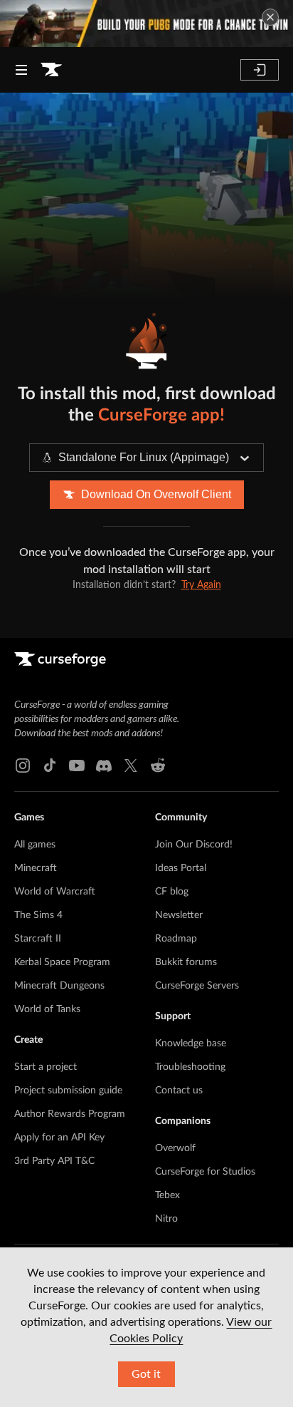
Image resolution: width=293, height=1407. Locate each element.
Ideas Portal (180, 868)
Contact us (179, 1091)
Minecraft (35, 868)
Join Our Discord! (194, 845)
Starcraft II (37, 939)
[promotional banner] (146, 23)
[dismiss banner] (270, 17)
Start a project (45, 1067)
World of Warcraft (54, 892)
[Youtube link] (76, 765)
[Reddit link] (157, 765)
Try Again (201, 585)
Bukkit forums (186, 962)
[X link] (130, 765)
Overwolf (175, 1148)
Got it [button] (146, 1374)
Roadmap (176, 939)
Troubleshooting (190, 1067)
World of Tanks (47, 1009)
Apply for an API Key (59, 1138)
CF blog (171, 892)
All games (34, 845)
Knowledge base (190, 1043)
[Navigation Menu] (21, 70)
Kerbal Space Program (62, 962)
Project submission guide (68, 1091)
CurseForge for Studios (205, 1172)
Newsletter (179, 915)
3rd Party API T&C (54, 1161)
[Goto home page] (51, 69)
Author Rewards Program (69, 1114)
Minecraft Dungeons (59, 986)
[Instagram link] (22, 765)
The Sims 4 (38, 915)
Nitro (166, 1219)
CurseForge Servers (197, 986)
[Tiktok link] (49, 765)
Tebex (167, 1195)
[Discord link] (103, 765)
